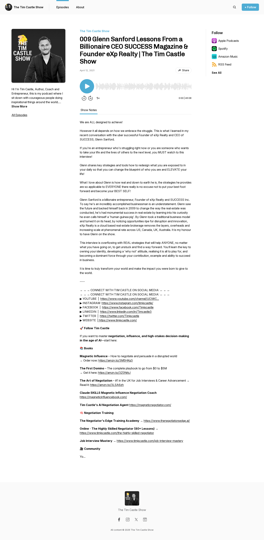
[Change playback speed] (98, 98)
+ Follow (250, 7)
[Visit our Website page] (145, 519)
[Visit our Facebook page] (119, 519)
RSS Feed (224, 64)
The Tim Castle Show (28, 7)
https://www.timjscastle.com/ (117, 320)
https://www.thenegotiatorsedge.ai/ (167, 420)
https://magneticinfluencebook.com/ (103, 397)
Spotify (223, 48)
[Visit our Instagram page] (127, 519)
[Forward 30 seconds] (90, 98)
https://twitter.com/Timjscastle (119, 316)
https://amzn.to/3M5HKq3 (115, 360)
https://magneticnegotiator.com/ (150, 405)
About (80, 7)
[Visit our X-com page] (136, 519)
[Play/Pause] (87, 86)
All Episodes (19, 115)
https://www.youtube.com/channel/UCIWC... (129, 298)
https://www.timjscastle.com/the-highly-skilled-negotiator (117, 433)
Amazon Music (228, 56)
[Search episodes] (234, 7)
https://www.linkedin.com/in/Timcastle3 (126, 311)
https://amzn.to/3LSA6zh (107, 385)
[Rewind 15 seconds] (84, 98)
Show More (19, 106)
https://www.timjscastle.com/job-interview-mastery (150, 441)
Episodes (62, 7)
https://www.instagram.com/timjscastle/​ (127, 303)
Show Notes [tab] (88, 110)
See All (216, 72)
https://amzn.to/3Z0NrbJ (114, 372)
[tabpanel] (135, 291)
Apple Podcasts (228, 41)
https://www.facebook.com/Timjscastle (128, 307)
